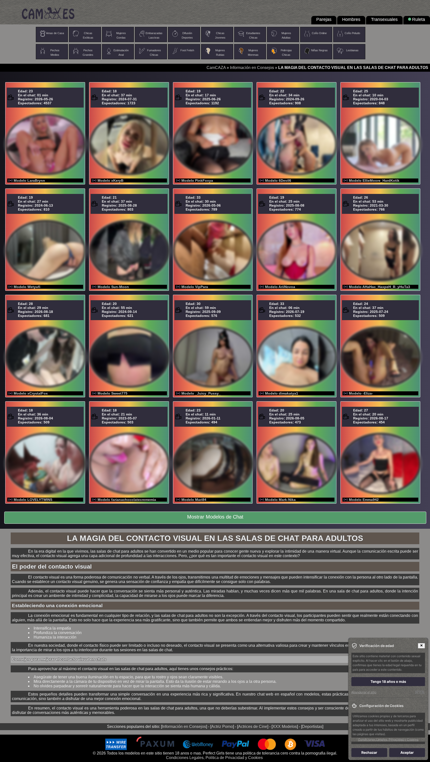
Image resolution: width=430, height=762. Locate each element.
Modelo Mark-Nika (280, 500)
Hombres (351, 19)
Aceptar (407, 752)
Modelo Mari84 (193, 500)
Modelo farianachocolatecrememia (127, 500)
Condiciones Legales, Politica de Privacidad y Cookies (214, 758)
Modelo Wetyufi (27, 287)
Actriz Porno (222, 726)
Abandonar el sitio (363, 692)
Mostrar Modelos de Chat (215, 517)
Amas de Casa (55, 33)
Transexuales (384, 19)
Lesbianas (352, 50)
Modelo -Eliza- (361, 393)
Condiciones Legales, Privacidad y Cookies (388, 739)
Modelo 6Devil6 (278, 180)
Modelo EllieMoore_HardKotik (374, 180)
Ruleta (418, 19)
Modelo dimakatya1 (281, 393)
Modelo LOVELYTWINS (33, 500)
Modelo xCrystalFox (31, 393)
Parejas (323, 19)
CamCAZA (216, 67)
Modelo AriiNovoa (280, 287)
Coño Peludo (352, 33)
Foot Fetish (187, 50)
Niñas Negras (319, 50)
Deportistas (312, 726)
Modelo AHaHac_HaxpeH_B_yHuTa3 (379, 287)
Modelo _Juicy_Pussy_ (201, 393)
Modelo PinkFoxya (197, 180)
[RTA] (420, 692)
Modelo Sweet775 (112, 393)
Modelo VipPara (194, 287)
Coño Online (319, 33)
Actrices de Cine (252, 726)
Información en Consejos (252, 67)
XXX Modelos (284, 726)
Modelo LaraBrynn (29, 180)
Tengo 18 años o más (388, 681)
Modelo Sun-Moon (113, 287)
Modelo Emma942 (364, 500)
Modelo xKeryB (110, 180)
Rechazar (369, 752)
